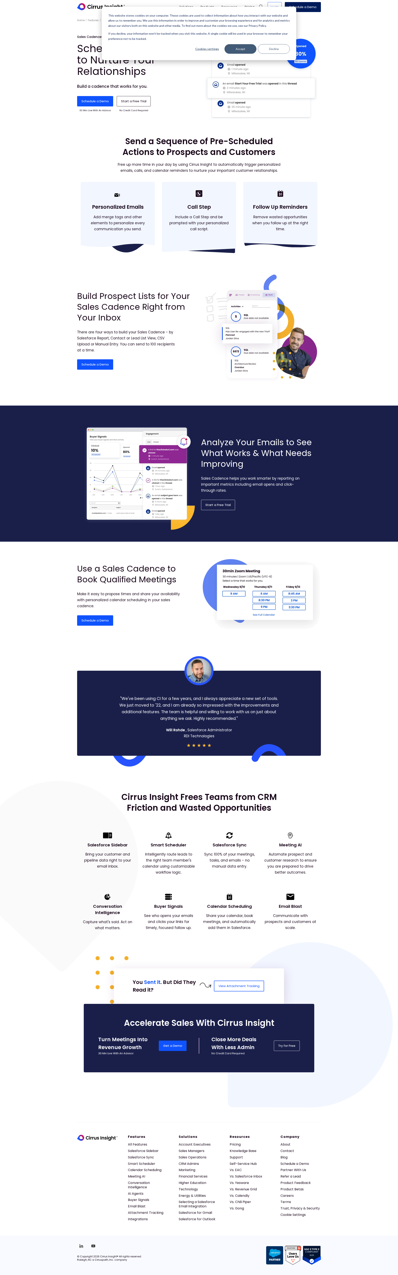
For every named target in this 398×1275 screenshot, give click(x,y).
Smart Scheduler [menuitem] (141, 1163)
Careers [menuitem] (287, 1195)
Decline (274, 49)
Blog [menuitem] (284, 1157)
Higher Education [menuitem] (192, 1182)
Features (93, 20)
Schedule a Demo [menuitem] (294, 1163)
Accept (240, 49)
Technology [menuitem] (188, 1189)
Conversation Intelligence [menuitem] (139, 1185)
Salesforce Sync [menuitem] (141, 1157)
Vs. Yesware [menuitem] (239, 1182)
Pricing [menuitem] (235, 1144)
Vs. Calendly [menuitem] (239, 1195)
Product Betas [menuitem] (292, 1189)
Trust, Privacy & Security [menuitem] (300, 1208)
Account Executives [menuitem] (195, 1144)
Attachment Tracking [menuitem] (145, 1212)
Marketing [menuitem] (187, 1170)
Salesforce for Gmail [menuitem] (195, 1212)
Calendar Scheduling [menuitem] (144, 1170)
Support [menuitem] (236, 1157)
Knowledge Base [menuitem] (243, 1150)
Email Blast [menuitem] (137, 1206)
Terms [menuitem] (285, 1201)
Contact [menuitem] (287, 1150)
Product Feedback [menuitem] (295, 1182)
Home (81, 20)
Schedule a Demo (303, 7)
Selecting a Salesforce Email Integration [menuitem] (197, 1204)
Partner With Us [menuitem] (293, 1170)
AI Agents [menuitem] (135, 1193)
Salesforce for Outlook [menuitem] (197, 1219)
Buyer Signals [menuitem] (138, 1199)
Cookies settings (207, 49)
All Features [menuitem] (137, 1144)
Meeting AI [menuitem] (136, 1176)
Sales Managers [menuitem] (191, 1150)
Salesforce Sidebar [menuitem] (143, 1150)
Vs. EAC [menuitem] (236, 1170)
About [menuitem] (285, 1144)
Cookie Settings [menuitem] (293, 1214)
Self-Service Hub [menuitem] (243, 1163)
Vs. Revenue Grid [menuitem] (243, 1189)
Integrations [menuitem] (138, 1219)
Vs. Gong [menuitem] (237, 1208)
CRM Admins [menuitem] (189, 1163)
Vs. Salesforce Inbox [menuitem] (246, 1176)
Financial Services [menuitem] (193, 1176)
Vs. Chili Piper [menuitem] (240, 1201)
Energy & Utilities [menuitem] (192, 1195)
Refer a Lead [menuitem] (290, 1176)
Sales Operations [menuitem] (192, 1157)
